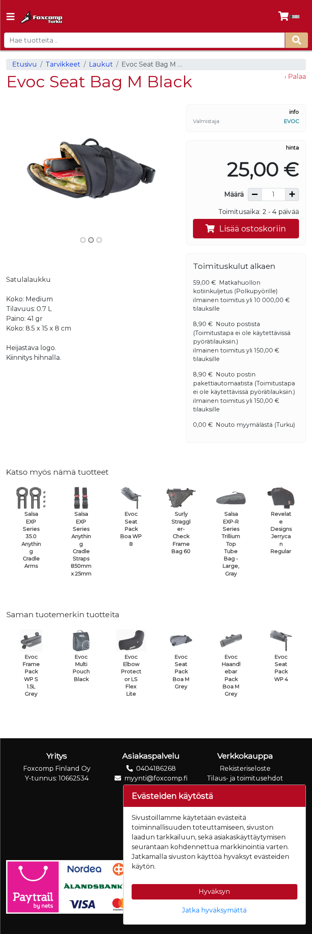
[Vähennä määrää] (254, 194)
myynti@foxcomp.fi (156, 778)
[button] (19, 168)
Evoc (291, 121)
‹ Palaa (295, 76)
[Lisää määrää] (292, 194)
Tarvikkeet (63, 64)
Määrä (234, 194)
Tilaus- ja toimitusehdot (245, 778)
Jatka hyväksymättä (214, 910)
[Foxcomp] (41, 17)
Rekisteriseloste (245, 768)
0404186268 (156, 768)
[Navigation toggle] (10, 17)
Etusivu (24, 64)
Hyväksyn (214, 891)
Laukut (101, 64)
